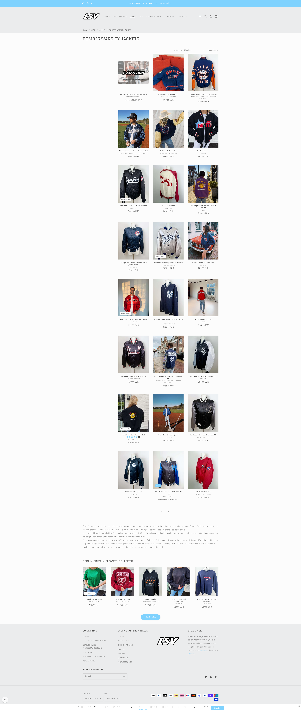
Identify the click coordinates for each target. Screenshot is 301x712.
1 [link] (161, 512)
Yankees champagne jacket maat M (168, 263)
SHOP (93, 30)
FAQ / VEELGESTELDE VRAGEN (95, 640)
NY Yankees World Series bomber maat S (168, 377)
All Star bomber (168, 206)
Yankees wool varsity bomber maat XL (168, 321)
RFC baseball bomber (168, 151)
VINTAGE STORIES (125, 662)
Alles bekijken (150, 617)
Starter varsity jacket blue (203, 263)
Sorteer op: (178, 50)
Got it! (217, 708)
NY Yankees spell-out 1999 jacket (133, 151)
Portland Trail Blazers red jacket (133, 320)
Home (85, 30)
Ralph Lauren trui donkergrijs (179, 600)
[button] (133, 16)
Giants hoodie (150, 599)
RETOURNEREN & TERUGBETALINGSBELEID (92, 647)
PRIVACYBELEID (89, 661)
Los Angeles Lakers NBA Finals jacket (203, 207)
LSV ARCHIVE (123, 658)
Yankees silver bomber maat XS (203, 435)
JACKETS (102, 30)
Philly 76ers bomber (203, 320)
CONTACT (121, 636)
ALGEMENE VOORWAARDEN (94, 656)
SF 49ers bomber (203, 492)
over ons (204, 650)
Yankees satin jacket (133, 492)
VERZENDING (88, 652)
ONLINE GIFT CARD (125, 645)
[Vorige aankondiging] (124, 3)
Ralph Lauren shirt (94, 599)
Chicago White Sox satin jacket (203, 376)
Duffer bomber (203, 151)
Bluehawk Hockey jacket (168, 94)
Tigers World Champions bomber (203, 94)
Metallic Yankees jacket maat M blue (168, 493)
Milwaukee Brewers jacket (168, 435)
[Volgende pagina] (175, 512)
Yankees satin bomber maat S (133, 376)
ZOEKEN (86, 636)
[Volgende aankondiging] (177, 3)
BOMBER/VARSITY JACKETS (120, 30)
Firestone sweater (122, 599)
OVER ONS (122, 649)
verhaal (191, 653)
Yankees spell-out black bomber (133, 206)
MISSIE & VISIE (123, 640)
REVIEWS (121, 653)
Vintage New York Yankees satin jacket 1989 (133, 264)
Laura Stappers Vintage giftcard (133, 94)
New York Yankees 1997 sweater (206, 600)
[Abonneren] (124, 676)
